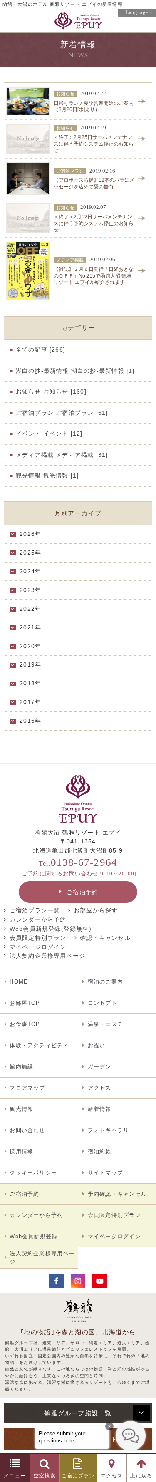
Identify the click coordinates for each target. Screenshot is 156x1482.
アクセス (112, 1476)
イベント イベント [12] (49, 433)
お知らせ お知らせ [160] (51, 391)
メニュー (15, 1476)
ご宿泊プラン (78, 1476)
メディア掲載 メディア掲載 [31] (62, 454)
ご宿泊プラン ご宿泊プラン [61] (62, 412)
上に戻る (141, 1476)
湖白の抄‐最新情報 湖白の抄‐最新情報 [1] (75, 370)
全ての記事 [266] (40, 349)
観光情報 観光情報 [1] (47, 475)
